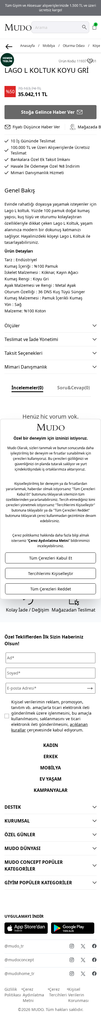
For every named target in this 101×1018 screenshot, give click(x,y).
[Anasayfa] (17, 27)
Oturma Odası (74, 46)
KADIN (50, 745)
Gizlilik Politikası (12, 992)
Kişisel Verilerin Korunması (78, 995)
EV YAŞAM (50, 779)
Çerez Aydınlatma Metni (33, 995)
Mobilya (49, 46)
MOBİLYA (50, 768)
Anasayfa (27, 46)
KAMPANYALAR (51, 790)
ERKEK (50, 756)
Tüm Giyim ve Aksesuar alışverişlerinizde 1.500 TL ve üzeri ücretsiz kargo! (50, 7)
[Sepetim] (95, 27)
